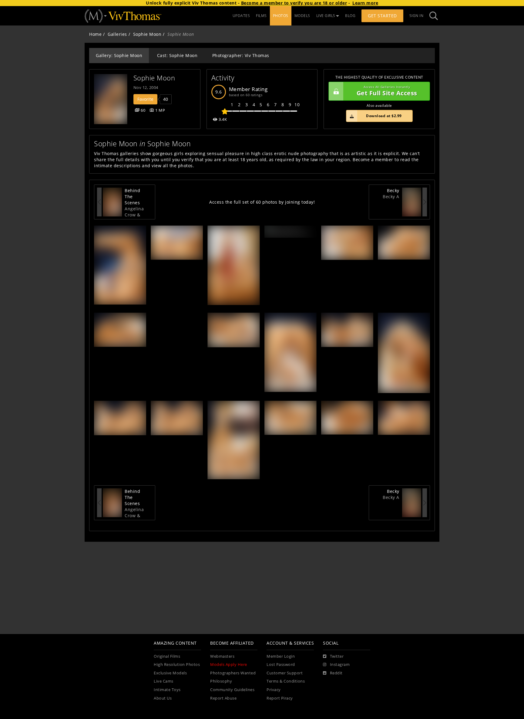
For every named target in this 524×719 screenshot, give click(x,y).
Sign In (416, 15)
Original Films (167, 656)
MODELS (302, 15)
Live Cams (163, 681)
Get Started (382, 16)
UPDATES (241, 15)
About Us (163, 698)
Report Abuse (223, 698)
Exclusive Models (170, 673)
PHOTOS (280, 15)
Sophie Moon (147, 34)
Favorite (145, 99)
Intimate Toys (167, 689)
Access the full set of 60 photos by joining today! (262, 202)
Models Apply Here (228, 664)
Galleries (117, 34)
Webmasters (222, 656)
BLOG (350, 15)
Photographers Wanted (233, 673)
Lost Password (281, 664)
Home (95, 34)
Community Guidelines (232, 689)
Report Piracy (280, 698)
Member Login (281, 656)
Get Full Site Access (387, 91)
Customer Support (285, 673)
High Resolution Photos (177, 664)
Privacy (274, 689)
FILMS (261, 15)
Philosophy (221, 681)
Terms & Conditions (286, 681)
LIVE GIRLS (325, 15)
